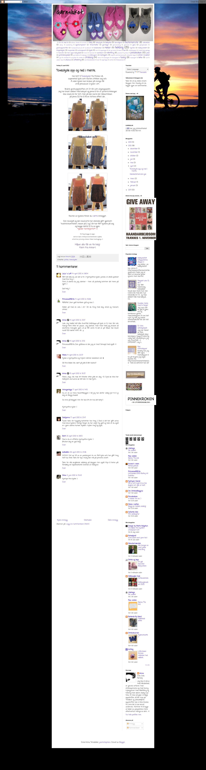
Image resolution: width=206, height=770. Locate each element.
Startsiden (88, 520)
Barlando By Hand (135, 616)
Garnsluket (70, 12)
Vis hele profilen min (133, 714)
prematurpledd (64, 55)
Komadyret (132, 536)
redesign (84, 55)
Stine (64, 475)
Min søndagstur (133, 514)
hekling (119, 48)
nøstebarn (100, 53)
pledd (147, 53)
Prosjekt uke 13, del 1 (143, 282)
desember (134, 149)
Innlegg (132, 724)
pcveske (120, 53)
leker (119, 50)
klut (96, 50)
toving (123, 57)
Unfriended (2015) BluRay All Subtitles (138, 474)
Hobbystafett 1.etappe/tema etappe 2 (143, 260)
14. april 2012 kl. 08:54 (80, 273)
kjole (90, 50)
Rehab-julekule (133, 466)
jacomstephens (105, 742)
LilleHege (131, 448)
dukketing (69, 45)
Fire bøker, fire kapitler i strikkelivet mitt (136, 529)
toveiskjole (106, 58)
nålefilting (110, 53)
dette (95, 216)
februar (133, 182)
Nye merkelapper (142, 347)
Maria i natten (133, 504)
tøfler (140, 57)
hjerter (132, 48)
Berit (64, 436)
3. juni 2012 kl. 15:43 (74, 475)
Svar (64, 292)
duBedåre (65, 452)
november (134, 152)
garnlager (105, 45)
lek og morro (112, 50)
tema (99, 58)
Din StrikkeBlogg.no (135, 491)
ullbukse (68, 60)
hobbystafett (142, 48)
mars (132, 178)
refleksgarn (93, 55)
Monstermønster (134, 543)
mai (132, 162)
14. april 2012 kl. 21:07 (77, 320)
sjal (60, 58)
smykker (73, 58)
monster (61, 53)
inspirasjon (61, 50)
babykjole (99, 42)
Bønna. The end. (133, 458)
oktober (133, 156)
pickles (126, 53)
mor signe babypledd (74, 53)
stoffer (81, 58)
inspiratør (71, 50)
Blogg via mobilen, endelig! (137, 506)
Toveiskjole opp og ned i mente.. (138, 170)
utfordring (77, 60)
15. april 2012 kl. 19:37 (77, 373)
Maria (64, 355)
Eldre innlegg (113, 520)
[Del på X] (85, 256)
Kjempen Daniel (134, 481)
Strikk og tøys (133, 560)
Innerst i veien (133, 464)
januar (133, 185)
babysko (108, 42)
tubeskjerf (133, 58)
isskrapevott (82, 50)
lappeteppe (103, 50)
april (132, 166)
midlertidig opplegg (143, 50)
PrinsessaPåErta (68, 299)
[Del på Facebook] (88, 256)
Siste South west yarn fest (137, 538)
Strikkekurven (133, 633)
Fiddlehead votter (141, 619)
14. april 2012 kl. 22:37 (75, 355)
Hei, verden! (132, 450)
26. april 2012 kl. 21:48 (78, 452)
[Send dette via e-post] (81, 256)
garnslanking (117, 45)
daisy (61, 45)
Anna (64, 320)
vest (98, 60)
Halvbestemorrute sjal (138, 174)
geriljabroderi (143, 45)
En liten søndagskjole (142, 327)
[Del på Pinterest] (90, 256)
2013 (130, 142)
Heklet (108, 47)
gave (134, 45)
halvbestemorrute (76, 48)
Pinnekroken (133, 496)
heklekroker (98, 48)
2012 (130, 145)
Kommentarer (134, 728)
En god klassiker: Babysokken (142, 564)
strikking (89, 57)
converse (146, 42)
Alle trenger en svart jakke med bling (143, 547)
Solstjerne (66, 417)
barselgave (118, 42)
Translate (142, 72)
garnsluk (126, 45)
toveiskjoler (114, 58)
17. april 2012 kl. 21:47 (78, 417)
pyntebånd (76, 55)
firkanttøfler (94, 45)
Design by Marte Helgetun (138, 526)
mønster (91, 53)
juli (131, 159)
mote (85, 53)
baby (90, 42)
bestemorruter (132, 42)
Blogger (122, 742)
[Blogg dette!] (83, 256)
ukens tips (60, 60)
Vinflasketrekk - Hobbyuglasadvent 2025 (143, 581)
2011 (130, 190)
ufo (147, 58)
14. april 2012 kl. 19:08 (83, 299)
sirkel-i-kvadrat (143, 55)
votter (111, 60)
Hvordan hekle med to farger (143, 304)
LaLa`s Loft (66, 273)
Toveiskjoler (86, 76)
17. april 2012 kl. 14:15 (80, 390)
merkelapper (132, 50)
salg (112, 55)
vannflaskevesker (90, 60)
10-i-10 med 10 (63, 42)
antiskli (84, 43)
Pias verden (132, 456)
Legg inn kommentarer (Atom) (77, 524)
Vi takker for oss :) (134, 498)
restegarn (103, 55)
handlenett (88, 48)
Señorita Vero (133, 512)
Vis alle (147, 665)
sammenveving (119, 55)
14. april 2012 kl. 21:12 (77, 341)
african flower (75, 43)
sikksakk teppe (131, 55)
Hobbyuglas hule (134, 576)
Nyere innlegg (62, 520)
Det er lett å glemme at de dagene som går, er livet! (137, 484)
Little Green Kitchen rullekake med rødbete (143, 654)
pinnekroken (136, 52)
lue (124, 50)
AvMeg (130, 649)
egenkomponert (80, 45)
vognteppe (105, 60)
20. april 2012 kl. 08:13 (74, 436)
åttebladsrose (119, 60)
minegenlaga (67, 390)
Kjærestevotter (143, 636)
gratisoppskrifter (62, 48)
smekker (66, 58)
